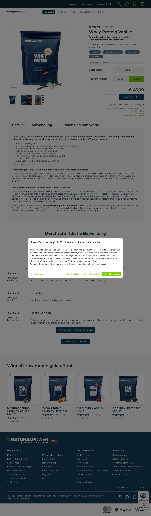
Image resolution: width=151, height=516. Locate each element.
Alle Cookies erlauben (111, 274)
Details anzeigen (37, 274)
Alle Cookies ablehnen (91, 274)
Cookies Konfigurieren (71, 274)
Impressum (101, 264)
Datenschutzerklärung (79, 264)
